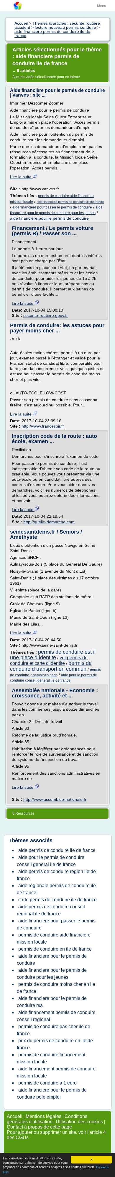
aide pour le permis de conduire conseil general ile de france (50, 861)
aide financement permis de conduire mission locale (56, 1072)
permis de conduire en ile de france (55, 948)
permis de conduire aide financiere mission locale (54, 938)
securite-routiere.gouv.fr (45, 315)
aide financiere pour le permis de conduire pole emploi (52, 1093)
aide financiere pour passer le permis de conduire (52, 207)
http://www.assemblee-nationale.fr (54, 799)
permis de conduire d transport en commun (51, 666)
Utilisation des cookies (79, 1121)
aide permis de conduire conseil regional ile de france (51, 910)
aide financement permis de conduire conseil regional (56, 1016)
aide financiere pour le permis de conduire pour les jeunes (52, 974)
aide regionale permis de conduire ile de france (56, 889)
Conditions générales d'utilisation (47, 1119)
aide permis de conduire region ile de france (56, 875)
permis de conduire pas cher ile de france (53, 1030)
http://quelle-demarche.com (49, 521)
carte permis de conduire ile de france (57, 899)
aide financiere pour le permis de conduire (49, 218)
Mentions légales (43, 1116)
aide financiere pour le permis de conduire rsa (52, 1002)
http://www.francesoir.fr (43, 426)
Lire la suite (21, 176)
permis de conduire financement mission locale (51, 1058)
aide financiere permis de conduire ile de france (70, 202)
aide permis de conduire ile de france (57, 850)
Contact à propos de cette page (39, 1126)
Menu (101, 6)
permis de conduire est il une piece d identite (53, 654)
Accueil (14, 1116)
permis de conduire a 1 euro (47, 1082)
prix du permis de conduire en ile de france (55, 1044)
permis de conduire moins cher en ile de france (56, 988)
